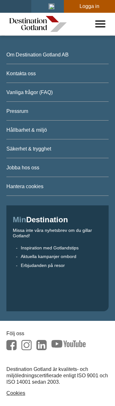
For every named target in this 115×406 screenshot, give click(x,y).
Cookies (15, 393)
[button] (51, 6)
